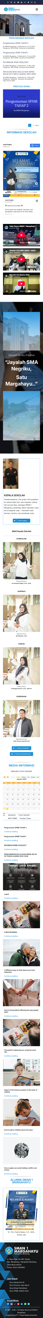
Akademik (14, 79)
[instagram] (11, 2)
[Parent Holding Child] (21, 1100)
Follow (36, 145)
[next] (7, 777)
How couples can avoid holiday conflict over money (20, 1169)
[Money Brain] (21, 1138)
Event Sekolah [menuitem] (24, 815)
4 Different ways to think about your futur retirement (19, 971)
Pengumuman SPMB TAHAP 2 (15, 43)
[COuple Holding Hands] (21, 980)
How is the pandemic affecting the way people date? (21, 1011)
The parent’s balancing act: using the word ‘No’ (20, 1051)
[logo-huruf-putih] (21, 1246)
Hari (28, 777)
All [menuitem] (4, 815)
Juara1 (6, 894)
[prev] (4, 777)
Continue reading (11, 832)
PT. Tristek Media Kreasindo (26, 1315)
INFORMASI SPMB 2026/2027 (15, 62)
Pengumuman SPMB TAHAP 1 (15, 52)
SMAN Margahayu (11, 46)
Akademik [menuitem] (12, 815)
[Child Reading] (21, 902)
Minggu (24, 777)
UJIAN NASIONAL (10, 932)
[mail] (31, 2)
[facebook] (8, 2)
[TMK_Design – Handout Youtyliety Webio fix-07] (21, 864)
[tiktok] (14, 2)
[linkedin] (21, 2)
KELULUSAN (11, 80)
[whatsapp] (25, 2)
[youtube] (18, 2)
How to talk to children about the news (18, 1130)
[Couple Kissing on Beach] (21, 940)
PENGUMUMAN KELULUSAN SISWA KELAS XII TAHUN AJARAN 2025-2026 (19, 73)
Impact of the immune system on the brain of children (20, 1091)
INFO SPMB (14, 48)
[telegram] (28, 2)
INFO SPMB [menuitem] (12, 818)
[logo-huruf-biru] (12, 8)
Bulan (18, 777)
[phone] (35, 2)
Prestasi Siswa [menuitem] (25, 818)
